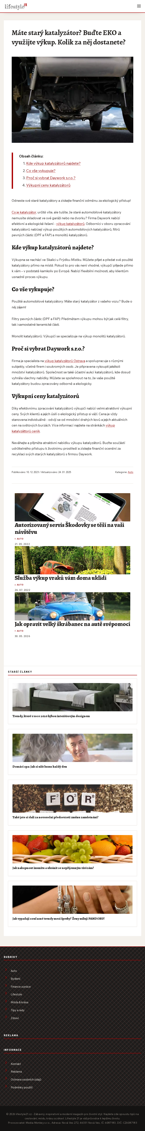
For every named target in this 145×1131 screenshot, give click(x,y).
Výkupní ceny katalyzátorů (48, 185)
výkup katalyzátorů (70, 224)
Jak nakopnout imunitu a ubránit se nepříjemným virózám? (53, 868)
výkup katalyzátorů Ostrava (65, 361)
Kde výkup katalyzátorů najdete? (53, 163)
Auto (130, 472)
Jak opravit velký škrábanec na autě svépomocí (72, 624)
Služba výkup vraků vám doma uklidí (60, 578)
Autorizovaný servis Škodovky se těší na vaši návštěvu (69, 528)
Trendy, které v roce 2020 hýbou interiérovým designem (51, 716)
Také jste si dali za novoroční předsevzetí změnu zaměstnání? (55, 817)
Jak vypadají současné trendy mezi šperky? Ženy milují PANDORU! (58, 918)
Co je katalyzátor (24, 212)
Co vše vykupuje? (41, 170)
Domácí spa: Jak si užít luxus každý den (39, 766)
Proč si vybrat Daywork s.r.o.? (51, 178)
